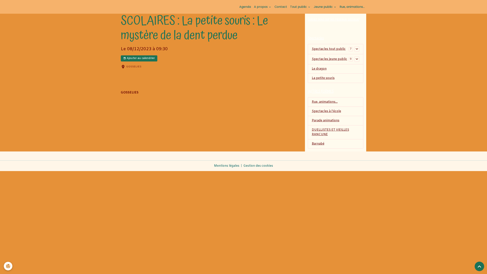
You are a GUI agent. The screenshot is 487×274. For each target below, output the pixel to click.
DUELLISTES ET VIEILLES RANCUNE (330, 132)
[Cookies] (8, 266)
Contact (281, 7)
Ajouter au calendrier (140, 58)
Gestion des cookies (258, 166)
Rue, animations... (352, 7)
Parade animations (325, 121)
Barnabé (318, 144)
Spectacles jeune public (329, 59)
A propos (261, 7)
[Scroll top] (479, 266)
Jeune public (323, 7)
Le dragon (319, 69)
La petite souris (323, 78)
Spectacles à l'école (326, 111)
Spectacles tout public (329, 49)
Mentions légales (226, 166)
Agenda (245, 7)
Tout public (299, 7)
